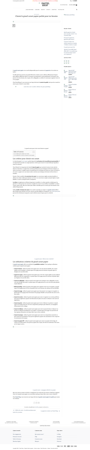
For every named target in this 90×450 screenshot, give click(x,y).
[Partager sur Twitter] (37, 403)
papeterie (48, 70)
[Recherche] (76, 9)
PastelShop (36, 14)
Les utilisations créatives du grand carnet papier (24, 155)
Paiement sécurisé (17, 436)
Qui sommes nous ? (39, 434)
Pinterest (59, 441)
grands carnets (51, 189)
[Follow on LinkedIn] (75, 0)
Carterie (37, 9)
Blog (71, 0)
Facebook (59, 439)
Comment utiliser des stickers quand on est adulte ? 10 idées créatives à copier (70, 43)
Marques (37, 441)
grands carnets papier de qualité (46, 397)
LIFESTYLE (54, 9)
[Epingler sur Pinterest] (39, 403)
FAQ (36, 436)
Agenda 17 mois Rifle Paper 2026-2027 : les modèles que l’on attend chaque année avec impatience (70, 52)
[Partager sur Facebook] (34, 403)
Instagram (59, 436)
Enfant (48, 9)
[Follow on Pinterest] (74, 0)
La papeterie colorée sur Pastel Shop (49, 411)
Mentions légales (17, 441)
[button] (63, 5)
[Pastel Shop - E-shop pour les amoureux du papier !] (45, 4)
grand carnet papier (18, 70)
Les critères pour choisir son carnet (21, 153)
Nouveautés (61, 9)
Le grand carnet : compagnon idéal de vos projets (44, 390)
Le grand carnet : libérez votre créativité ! (44, 259)
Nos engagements (17, 434)
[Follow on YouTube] (76, 0)
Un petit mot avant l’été (69, 47)
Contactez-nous (38, 439)
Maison (43, 9)
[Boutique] (70, 20)
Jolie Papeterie (29, 9)
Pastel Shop (18, 397)
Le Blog (58, 434)
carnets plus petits (56, 191)
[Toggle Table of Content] (33, 152)
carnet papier (25, 161)
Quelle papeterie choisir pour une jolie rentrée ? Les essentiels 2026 (70, 34)
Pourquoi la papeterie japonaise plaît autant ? (69, 38)
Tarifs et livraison (17, 439)
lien (47, 407)
